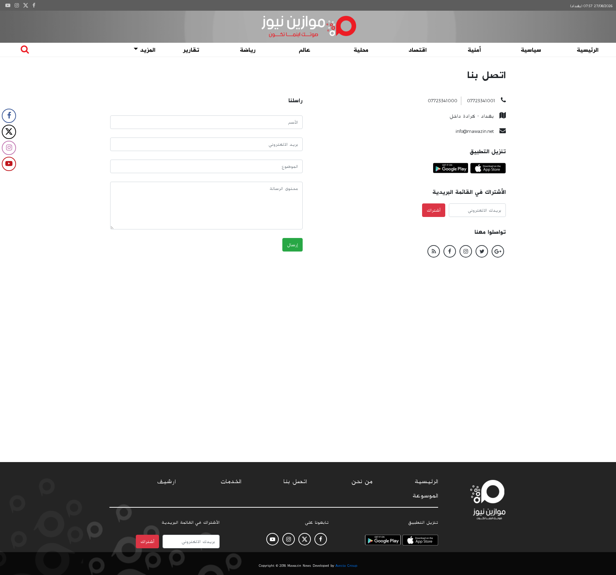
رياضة (248, 50)
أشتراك (434, 210)
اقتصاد (418, 50)
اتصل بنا (295, 481)
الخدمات (231, 481)
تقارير (191, 50)
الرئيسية (588, 50)
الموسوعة (425, 496)
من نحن (362, 481)
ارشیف (166, 481)
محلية (361, 50)
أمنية (474, 50)
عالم (304, 50)
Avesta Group (346, 565)
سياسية (531, 50)
